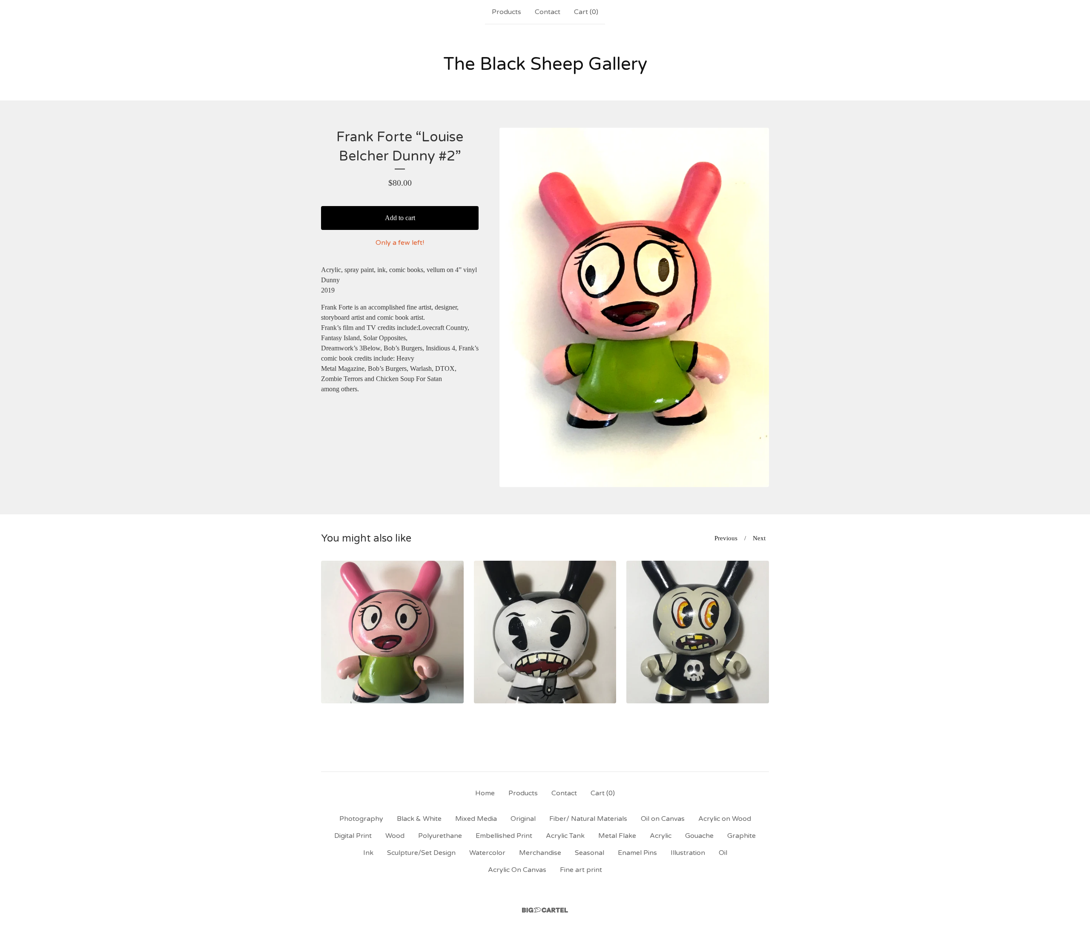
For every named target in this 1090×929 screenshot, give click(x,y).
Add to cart (400, 217)
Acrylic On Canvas (517, 870)
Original (523, 818)
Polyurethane (440, 836)
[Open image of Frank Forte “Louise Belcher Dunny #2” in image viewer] (634, 307)
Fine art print (581, 870)
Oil (723, 853)
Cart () (586, 12)
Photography (361, 818)
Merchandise (540, 853)
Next (759, 538)
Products (506, 12)
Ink (368, 853)
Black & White (419, 818)
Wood (394, 836)
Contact (547, 12)
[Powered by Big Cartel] (545, 910)
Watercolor (487, 853)
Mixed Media (476, 818)
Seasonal (589, 853)
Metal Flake (617, 836)
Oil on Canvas (663, 818)
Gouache (699, 836)
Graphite (741, 836)
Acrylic (660, 836)
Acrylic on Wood (724, 818)
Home (485, 793)
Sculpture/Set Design (421, 853)
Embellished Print (504, 836)
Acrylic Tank (565, 836)
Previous (725, 538)
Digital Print (353, 836)
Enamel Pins (637, 853)
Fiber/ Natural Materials (588, 818)
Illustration (688, 853)
